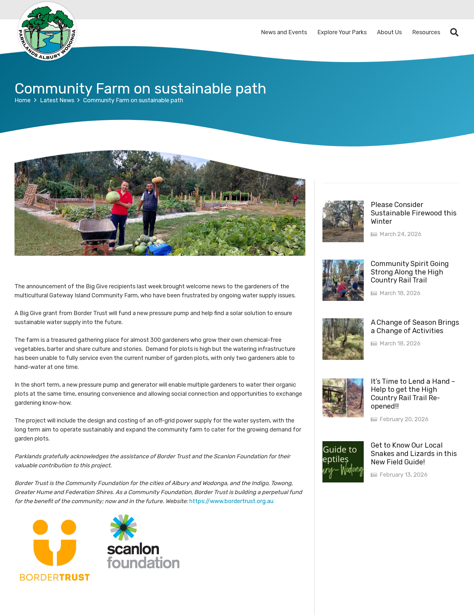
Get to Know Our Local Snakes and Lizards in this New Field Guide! (414, 453)
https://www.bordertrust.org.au (231, 501)
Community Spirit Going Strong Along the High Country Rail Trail (410, 272)
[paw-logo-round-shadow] (47, 32)
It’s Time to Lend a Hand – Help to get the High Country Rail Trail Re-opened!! (413, 394)
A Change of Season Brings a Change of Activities (415, 326)
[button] (454, 32)
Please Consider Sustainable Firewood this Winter (414, 213)
